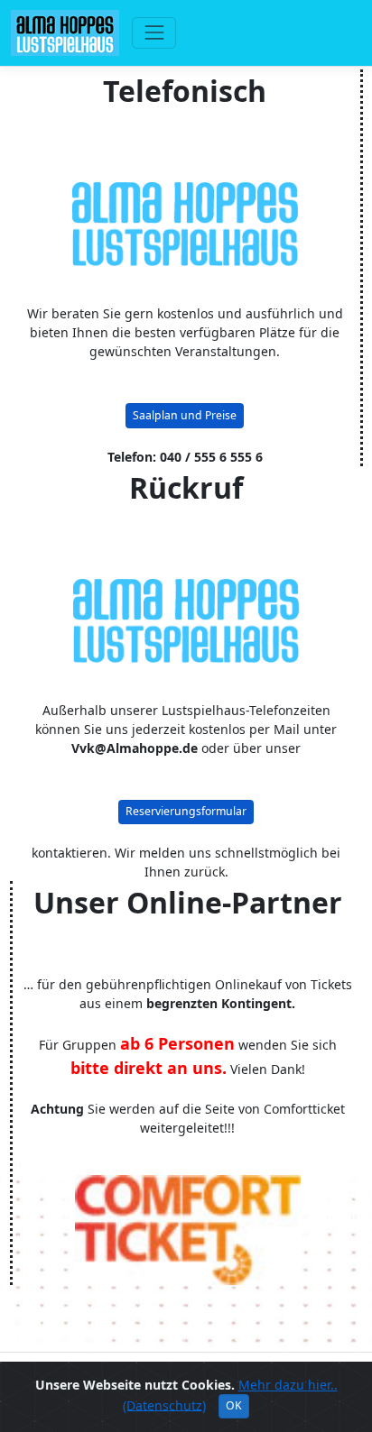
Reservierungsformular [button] (186, 811)
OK (234, 1405)
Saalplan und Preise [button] (185, 415)
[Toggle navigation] (154, 33)
